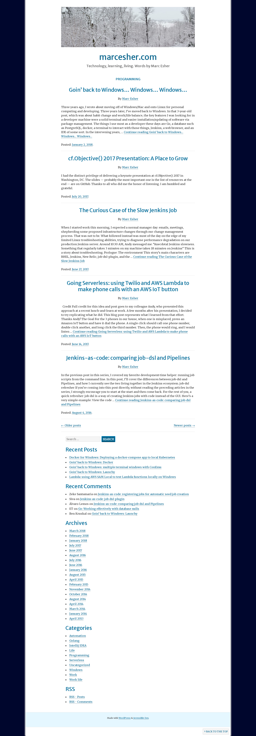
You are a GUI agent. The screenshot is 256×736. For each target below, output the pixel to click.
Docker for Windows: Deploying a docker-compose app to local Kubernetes (122, 457)
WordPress (125, 718)
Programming (79, 655)
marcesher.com (128, 57)
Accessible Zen (141, 718)
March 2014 (77, 609)
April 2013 (76, 618)
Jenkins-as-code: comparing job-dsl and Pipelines (128, 358)
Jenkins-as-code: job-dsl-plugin (102, 499)
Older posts (71, 425)
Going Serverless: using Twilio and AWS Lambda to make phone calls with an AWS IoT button (128, 286)
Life (72, 650)
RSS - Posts (77, 697)
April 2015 (76, 579)
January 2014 (78, 613)
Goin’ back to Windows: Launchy (92, 472)
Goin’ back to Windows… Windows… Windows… (128, 89)
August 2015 (77, 574)
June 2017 (75, 550)
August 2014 (77, 599)
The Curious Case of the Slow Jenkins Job (128, 210)
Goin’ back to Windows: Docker (91, 462)
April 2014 (76, 604)
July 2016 (75, 560)
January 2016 (78, 570)
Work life (75, 679)
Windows (76, 670)
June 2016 (75, 565)
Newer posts (184, 425)
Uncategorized (79, 665)
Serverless (76, 660)
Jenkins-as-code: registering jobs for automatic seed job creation (143, 494)
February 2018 (79, 535)
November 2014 (79, 589)
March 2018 (77, 531)
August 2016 (77, 555)
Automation (77, 635)
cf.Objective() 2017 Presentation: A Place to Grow (128, 158)
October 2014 (78, 594)
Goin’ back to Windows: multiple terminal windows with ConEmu (115, 467)
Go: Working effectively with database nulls (108, 508)
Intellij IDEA (77, 645)
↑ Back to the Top (216, 731)
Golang (74, 640)
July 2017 (75, 545)
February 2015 (78, 584)
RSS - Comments (80, 701)
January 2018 (78, 540)
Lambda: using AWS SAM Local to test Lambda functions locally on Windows (122, 477)
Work (73, 674)
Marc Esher (130, 98)
